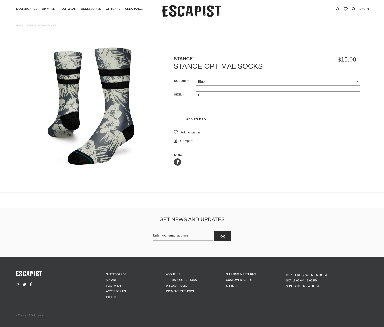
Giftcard (113, 8)
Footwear (68, 8)
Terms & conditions (181, 279)
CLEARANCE (134, 8)
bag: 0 (364, 8)
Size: (179, 94)
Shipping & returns (241, 274)
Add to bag (196, 119)
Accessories (91, 8)
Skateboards (26, 8)
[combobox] (278, 81)
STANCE (183, 58)
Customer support (241, 279)
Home (19, 25)
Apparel (48, 8)
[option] (91, 106)
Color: (181, 80)
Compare (186, 141)
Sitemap (232, 285)
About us (173, 274)
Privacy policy (177, 285)
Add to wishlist (191, 132)
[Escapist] (192, 11)
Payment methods (180, 291)
